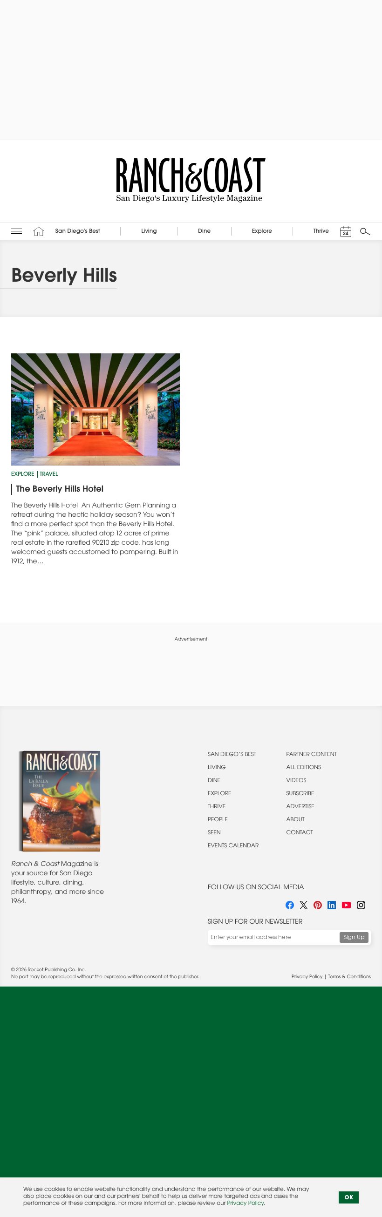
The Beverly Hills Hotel (59, 490)
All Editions (303, 768)
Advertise (300, 807)
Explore (22, 475)
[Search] (365, 231)
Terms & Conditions (349, 977)
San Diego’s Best (232, 755)
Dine (214, 781)
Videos (296, 781)
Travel (49, 475)
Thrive (216, 807)
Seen (214, 833)
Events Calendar (233, 846)
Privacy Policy (307, 977)
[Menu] (16, 232)
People (218, 820)
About (295, 820)
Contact (299, 833)
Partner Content (311, 755)
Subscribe (300, 794)
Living (217, 768)
